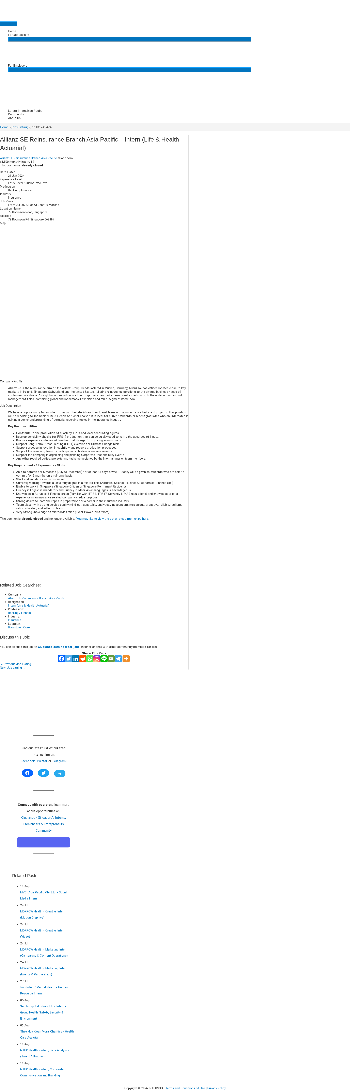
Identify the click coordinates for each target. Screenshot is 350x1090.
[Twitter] (68, 658)
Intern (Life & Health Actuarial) (28, 605)
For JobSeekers (18, 35)
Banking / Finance (20, 613)
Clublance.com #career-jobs (59, 647)
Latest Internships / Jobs (25, 111)
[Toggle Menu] (129, 39)
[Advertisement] (94, 348)
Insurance (14, 620)
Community (16, 114)
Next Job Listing (13, 668)
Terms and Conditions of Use (185, 1088)
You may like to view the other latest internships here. (112, 519)
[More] (126, 658)
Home (12, 31)
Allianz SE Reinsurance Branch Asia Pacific (28, 158)
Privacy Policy (216, 1088)
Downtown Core (19, 627)
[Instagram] (96, 658)
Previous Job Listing (15, 664)
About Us (14, 118)
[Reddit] (82, 658)
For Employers (17, 65)
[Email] (111, 658)
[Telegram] (118, 658)
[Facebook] (61, 658)
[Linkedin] (75, 658)
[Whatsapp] (89, 658)
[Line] (104, 658)
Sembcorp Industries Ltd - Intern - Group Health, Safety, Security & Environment (43, 1012)
